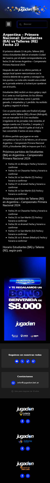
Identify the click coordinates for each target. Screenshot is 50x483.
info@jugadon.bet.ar (28, 383)
